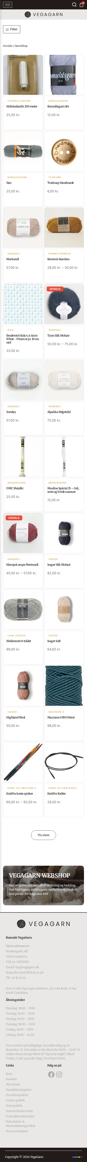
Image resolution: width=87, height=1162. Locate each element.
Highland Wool (15, 717)
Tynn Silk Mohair (58, 335)
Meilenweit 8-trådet (18, 641)
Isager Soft (54, 641)
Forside (7, 46)
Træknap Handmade (60, 183)
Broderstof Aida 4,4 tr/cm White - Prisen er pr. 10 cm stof (22, 339)
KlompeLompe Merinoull (22, 565)
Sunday (11, 412)
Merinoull (12, 259)
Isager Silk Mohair (59, 565)
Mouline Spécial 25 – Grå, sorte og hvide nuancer (63, 490)
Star (8, 183)
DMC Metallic (14, 488)
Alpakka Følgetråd (59, 412)
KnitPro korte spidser (19, 793)
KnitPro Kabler (56, 793)
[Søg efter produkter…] (74, 4)
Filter (13, 29)
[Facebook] (51, 1075)
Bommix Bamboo (58, 259)
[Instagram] (59, 1075)
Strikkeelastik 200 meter (21, 106)
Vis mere (43, 835)
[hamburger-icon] (7, 5)
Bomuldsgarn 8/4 (58, 106)
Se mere (23, 75)
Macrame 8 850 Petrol (60, 717)
